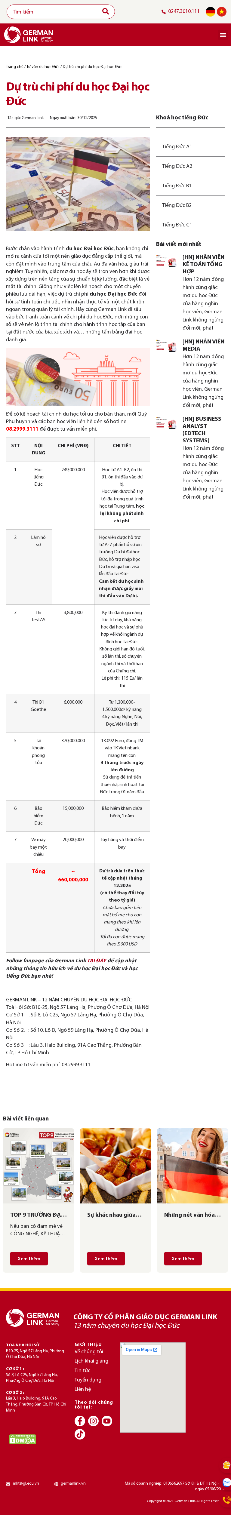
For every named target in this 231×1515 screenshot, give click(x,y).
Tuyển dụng (88, 1380)
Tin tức (82, 1371)
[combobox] (61, 12)
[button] (223, 35)
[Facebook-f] (80, 1421)
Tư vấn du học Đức (43, 67)
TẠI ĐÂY (96, 961)
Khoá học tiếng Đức (182, 118)
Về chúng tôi (89, 1352)
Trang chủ (14, 67)
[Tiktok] (80, 1434)
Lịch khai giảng (91, 1361)
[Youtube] (107, 1421)
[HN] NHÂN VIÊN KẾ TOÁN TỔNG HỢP (203, 264)
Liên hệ (83, 1389)
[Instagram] (93, 1421)
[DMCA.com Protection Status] (22, 1439)
